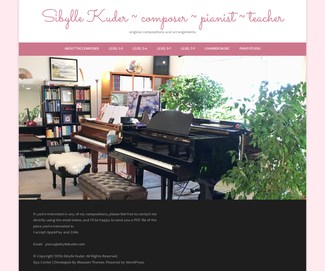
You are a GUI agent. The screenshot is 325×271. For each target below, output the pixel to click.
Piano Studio (250, 48)
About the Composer (82, 48)
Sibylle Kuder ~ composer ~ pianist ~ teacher (162, 18)
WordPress (135, 262)
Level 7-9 (188, 48)
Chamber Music (217, 48)
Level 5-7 (164, 48)
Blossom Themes (90, 262)
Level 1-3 (116, 48)
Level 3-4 (140, 48)
